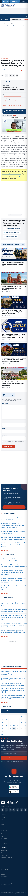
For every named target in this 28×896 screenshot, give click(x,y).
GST (2, 819)
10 (2, 722)
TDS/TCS (3, 824)
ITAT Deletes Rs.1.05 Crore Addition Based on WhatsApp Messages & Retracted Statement (14, 625)
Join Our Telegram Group (12, 232)
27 (14, 728)
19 (10, 725)
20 (14, 725)
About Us (3, 867)
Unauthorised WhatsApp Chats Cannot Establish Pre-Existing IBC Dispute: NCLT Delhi (13, 604)
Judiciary (15, 23)
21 (17, 725)
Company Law (4, 834)
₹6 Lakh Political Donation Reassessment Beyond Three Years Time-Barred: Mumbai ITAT (14, 580)
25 (6, 728)
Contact (3, 874)
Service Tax (21, 16)
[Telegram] (25, 809)
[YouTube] (10, 809)
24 (3, 728)
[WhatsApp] (21, 809)
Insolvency (3, 841)
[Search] (26, 16)
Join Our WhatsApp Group (12, 228)
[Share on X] (6, 75)
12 (10, 722)
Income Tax (8, 16)
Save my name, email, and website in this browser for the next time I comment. (14, 442)
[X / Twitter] (6, 809)
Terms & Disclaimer (13, 887)
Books (6, 1)
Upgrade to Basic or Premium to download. (14, 111)
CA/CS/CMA (4, 843)
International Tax (5, 827)
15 (21, 722)
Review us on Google (11, 236)
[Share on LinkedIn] (10, 75)
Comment (5, 403)
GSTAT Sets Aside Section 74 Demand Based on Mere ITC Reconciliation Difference (13, 545)
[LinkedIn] (13, 809)
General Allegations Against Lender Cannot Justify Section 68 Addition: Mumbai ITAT (12, 572)
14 (17, 722)
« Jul (2, 734)
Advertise (3, 872)
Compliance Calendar (6, 857)
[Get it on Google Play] (14, 787)
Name (4, 422)
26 (10, 728)
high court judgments (15, 215)
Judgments (4, 855)
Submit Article (4, 869)
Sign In (23, 1)
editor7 (5, 70)
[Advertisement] (14, 41)
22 (21, 725)
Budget (14, 16)
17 (2, 725)
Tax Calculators (5, 860)
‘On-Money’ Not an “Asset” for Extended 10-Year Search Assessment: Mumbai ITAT (13, 588)
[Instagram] (17, 809)
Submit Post (15, 1)
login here (21, 176)
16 (25, 722)
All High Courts (6, 106)
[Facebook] (2, 809)
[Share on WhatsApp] (13, 75)
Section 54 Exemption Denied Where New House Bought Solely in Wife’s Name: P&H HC (13, 617)
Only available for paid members (12, 96)
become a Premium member (11, 174)
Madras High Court (16, 106)
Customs (3, 822)
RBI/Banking (4, 838)
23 (25, 725)
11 (6, 722)
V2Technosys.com (5, 884)
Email (4, 428)
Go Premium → (14, 507)
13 (13, 722)
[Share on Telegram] (17, 75)
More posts (4, 550)
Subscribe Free (7, 758)
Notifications (4, 850)
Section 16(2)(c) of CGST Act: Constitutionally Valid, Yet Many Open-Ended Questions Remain (13, 525)
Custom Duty (8, 23)
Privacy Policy (4, 887)
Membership (4, 876)
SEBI (2, 836)
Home (2, 16)
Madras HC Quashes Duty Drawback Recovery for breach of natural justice (12, 63)
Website (4, 435)
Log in (14, 115)
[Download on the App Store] (14, 791)
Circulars (3, 853)
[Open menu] (25, 5)
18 (6, 725)
